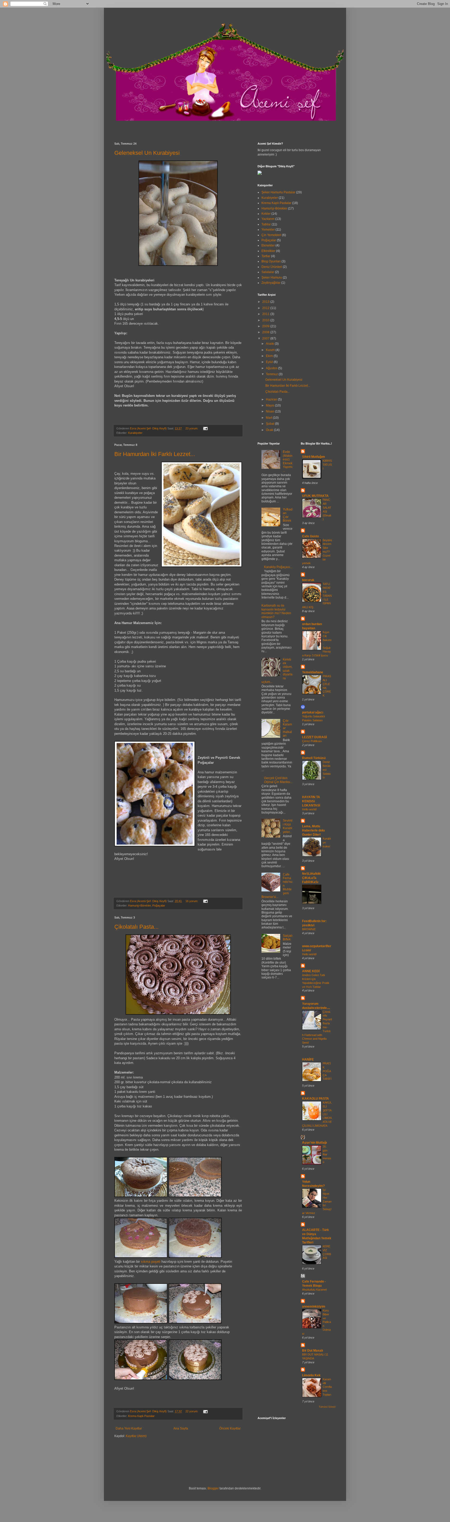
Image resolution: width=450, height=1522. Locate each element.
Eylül (270, 362)
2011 (266, 314)
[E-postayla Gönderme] (205, 428)
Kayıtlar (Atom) (136, 1436)
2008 (266, 332)
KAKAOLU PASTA (315, 1098)
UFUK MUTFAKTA (315, 496)
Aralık (270, 344)
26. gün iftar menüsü (327, 1154)
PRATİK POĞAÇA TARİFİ (327, 1071)
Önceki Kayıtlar (230, 1428)
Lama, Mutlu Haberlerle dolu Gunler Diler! (313, 830)
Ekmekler (268, 245)
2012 (266, 308)
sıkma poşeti (151, 1262)
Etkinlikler (268, 251)
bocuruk (308, 580)
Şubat (270, 424)
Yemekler (268, 229)
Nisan (270, 411)
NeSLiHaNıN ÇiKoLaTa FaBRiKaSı (311, 878)
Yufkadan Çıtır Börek (287, 515)
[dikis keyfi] (260, 174)
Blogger (213, 1488)
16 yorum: (192, 901)
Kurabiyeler (135, 432)
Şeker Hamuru (271, 277)
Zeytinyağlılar (270, 283)
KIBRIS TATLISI (327, 464)
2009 (266, 326)
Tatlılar (266, 224)
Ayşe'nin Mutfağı (314, 1142)
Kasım (271, 350)
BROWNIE (309, 929)
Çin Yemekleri (271, 235)
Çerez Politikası (312, 741)
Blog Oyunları (271, 261)
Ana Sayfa (180, 1428)
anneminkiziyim (313, 1306)
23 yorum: (192, 428)
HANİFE (308, 1059)
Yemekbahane (312, 672)
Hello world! (309, 809)
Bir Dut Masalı (312, 1350)
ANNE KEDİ (311, 971)
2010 (266, 320)
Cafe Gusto (310, 536)
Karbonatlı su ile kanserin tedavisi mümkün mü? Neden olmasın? (276, 611)
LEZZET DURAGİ (314, 737)
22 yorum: (192, 1411)
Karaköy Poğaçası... (278, 567)
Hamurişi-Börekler (139, 905)
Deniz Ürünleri (271, 267)
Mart (269, 418)
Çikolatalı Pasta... (136, 926)
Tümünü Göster (327, 1407)
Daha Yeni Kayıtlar (129, 1428)
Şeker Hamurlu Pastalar (278, 192)
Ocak (270, 430)
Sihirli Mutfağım (313, 457)
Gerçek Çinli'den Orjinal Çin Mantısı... (278, 780)
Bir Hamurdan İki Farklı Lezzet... (154, 454)
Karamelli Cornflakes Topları (327, 1387)
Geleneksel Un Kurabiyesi (147, 153)
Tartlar (265, 256)
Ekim (270, 356)
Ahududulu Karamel (314, 1289)
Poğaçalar (158, 905)
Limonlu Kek (311, 1375)
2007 (266, 338)
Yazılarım (267, 219)
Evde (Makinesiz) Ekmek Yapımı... (287, 461)
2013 (266, 302)
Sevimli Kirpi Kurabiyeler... (287, 826)
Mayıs (270, 405)
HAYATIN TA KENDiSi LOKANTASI (311, 801)
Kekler (266, 213)
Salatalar (267, 272)
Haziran (272, 399)
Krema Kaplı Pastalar (141, 1416)
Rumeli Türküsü (314, 758)
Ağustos (272, 368)
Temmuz (272, 374)
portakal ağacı (312, 712)
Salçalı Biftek (287, 937)
